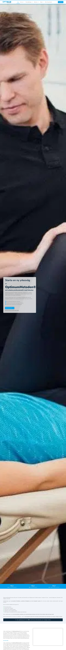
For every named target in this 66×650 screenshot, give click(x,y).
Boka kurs (35, 2)
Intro (18, 2)
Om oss (21, 2)
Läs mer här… (6, 640)
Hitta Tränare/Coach (48, 2)
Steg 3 (54, 586)
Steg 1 (12, 586)
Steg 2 (33, 586)
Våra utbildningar (28, 2)
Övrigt (41, 2)
